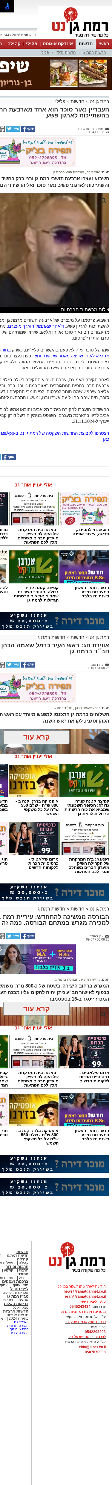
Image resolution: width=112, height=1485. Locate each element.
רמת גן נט (98, 101)
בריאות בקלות (16, 1304)
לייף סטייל (19, 1289)
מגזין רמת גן (17, 1296)
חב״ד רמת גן (62, 708)
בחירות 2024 (18, 1318)
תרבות (23, 1270)
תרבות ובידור (17, 1266)
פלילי (31, 43)
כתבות (8, 1300)
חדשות (86, 43)
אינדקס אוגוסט (58, 43)
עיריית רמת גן (90, 979)
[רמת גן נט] (72, 1273)
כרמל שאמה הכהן (87, 708)
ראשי (104, 43)
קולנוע (8, 1270)
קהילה (14, 43)
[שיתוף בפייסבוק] (27, 130)
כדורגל (23, 1278)
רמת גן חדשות (17, 1326)
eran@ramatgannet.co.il (85, 1296)
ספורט (22, 1274)
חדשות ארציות (15, 1311)
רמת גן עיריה (19, 1333)
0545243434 (80, 1307)
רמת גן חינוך (18, 1329)
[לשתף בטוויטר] (12, 130)
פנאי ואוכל (20, 1307)
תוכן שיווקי (20, 1285)
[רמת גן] (75, 38)
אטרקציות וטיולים (14, 1293)
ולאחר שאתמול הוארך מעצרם (36, 326)
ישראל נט (20, 1322)
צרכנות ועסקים (15, 1281)
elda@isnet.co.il (92, 1347)
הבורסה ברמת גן (66, 979)
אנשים (23, 1300)
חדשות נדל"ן (66, 52)
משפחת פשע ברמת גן (68, 172)
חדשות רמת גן (94, 52)
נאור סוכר (93, 172)
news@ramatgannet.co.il (85, 1291)
